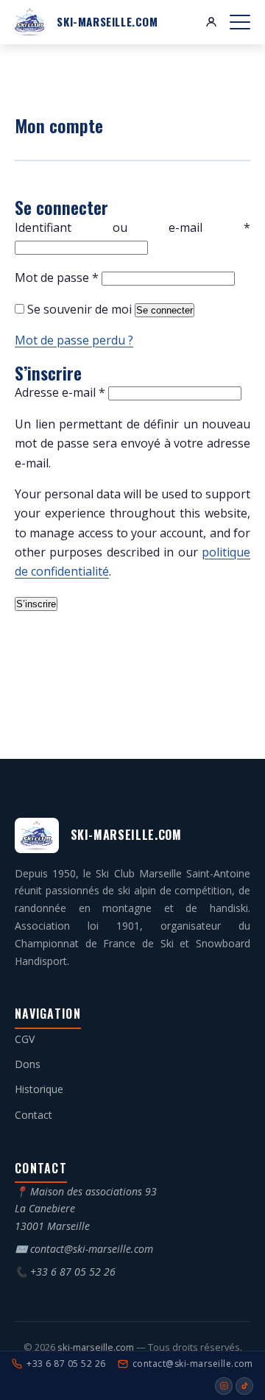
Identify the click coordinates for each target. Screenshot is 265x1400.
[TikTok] (244, 1386)
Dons (27, 1064)
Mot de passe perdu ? (74, 340)
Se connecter (164, 310)
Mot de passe (57, 277)
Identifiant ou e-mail (132, 227)
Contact (33, 1115)
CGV (25, 1039)
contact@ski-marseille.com (91, 1249)
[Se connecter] (211, 22)
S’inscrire (36, 603)
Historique (39, 1089)
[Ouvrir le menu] (240, 22)
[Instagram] (224, 1386)
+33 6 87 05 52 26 (73, 1272)
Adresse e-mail (60, 392)
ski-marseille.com (96, 1347)
